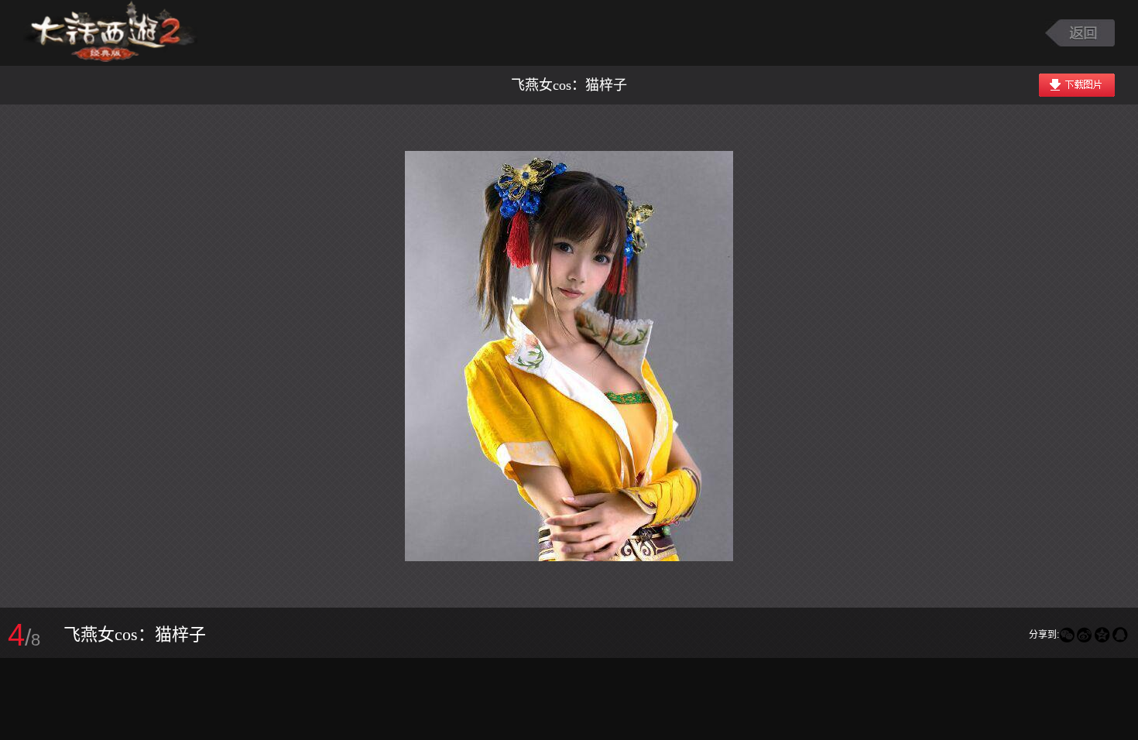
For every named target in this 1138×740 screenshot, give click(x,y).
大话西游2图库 (110, 33)
